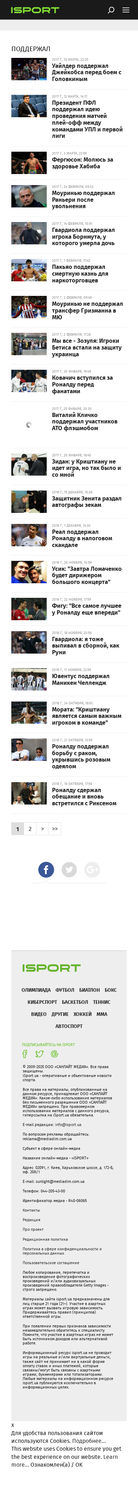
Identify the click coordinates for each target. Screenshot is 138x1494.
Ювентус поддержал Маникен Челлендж (81, 679)
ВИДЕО (39, 1014)
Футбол (65, 990)
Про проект (33, 1229)
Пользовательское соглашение (51, 1263)
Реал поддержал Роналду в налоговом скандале (82, 538)
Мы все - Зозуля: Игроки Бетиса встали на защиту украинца (87, 347)
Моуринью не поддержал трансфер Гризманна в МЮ (87, 310)
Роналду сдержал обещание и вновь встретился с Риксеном (84, 796)
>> (55, 828)
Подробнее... (89, 1441)
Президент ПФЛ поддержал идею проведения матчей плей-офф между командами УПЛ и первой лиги (87, 119)
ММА (102, 1014)
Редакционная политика (45, 1239)
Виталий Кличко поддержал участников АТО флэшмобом (84, 421)
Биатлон (89, 990)
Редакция (31, 1220)
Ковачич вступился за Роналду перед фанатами (82, 384)
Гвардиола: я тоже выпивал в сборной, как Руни (85, 645)
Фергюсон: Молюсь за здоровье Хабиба (82, 162)
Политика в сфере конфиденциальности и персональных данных (62, 1251)
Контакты (31, 1210)
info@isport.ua (68, 1124)
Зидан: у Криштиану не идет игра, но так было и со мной (86, 467)
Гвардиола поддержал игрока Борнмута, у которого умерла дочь (83, 236)
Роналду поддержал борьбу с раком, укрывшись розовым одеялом (81, 755)
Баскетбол (75, 1002)
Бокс (111, 990)
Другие (60, 1014)
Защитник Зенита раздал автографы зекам (87, 501)
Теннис (101, 1002)
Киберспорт (42, 1002)
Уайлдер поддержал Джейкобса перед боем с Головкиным (86, 72)
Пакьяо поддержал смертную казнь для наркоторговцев (80, 273)
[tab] (46, 870)
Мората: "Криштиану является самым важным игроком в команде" (86, 715)
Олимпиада (36, 990)
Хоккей (83, 1014)
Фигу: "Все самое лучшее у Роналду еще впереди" (86, 609)
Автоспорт (69, 1026)
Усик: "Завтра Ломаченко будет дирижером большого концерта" (87, 575)
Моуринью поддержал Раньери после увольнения (83, 199)
